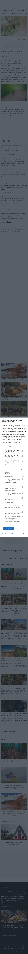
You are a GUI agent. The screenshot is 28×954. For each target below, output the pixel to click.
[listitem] (14, 447)
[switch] (22, 451)
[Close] (25, 420)
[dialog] (14, 477)
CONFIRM (8, 528)
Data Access (14, 533)
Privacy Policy (22, 533)
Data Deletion (5, 533)
